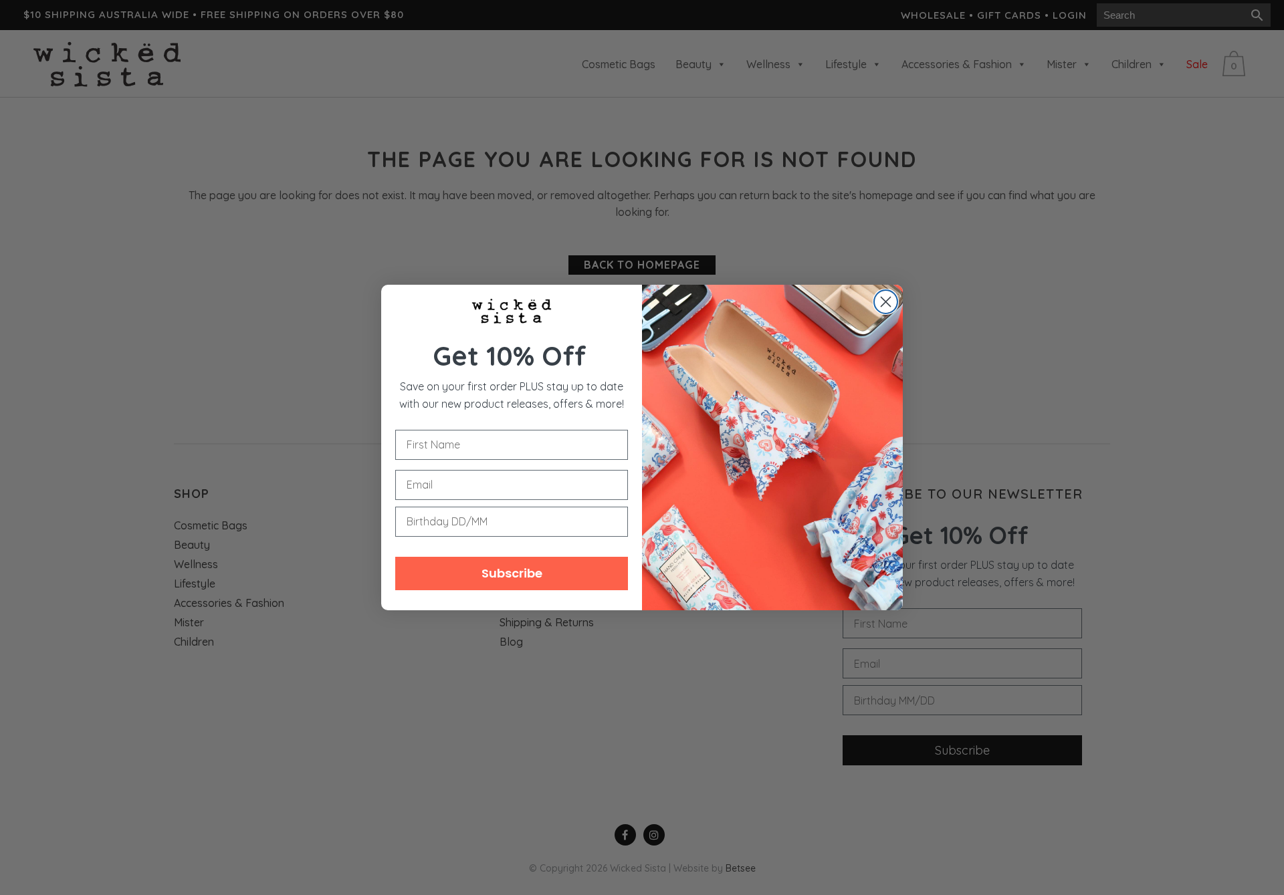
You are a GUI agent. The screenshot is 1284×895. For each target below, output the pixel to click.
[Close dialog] (885, 301)
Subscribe (511, 573)
